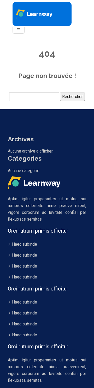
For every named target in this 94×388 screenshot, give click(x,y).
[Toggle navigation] (19, 30)
